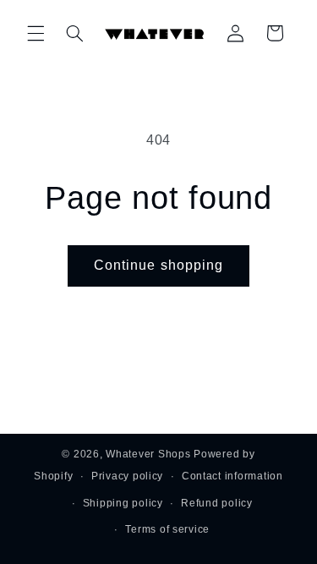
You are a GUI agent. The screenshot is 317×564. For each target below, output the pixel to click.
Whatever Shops (148, 454)
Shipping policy (123, 503)
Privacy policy (127, 476)
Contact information (232, 476)
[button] (35, 33)
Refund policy (217, 503)
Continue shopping (158, 265)
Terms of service (167, 529)
